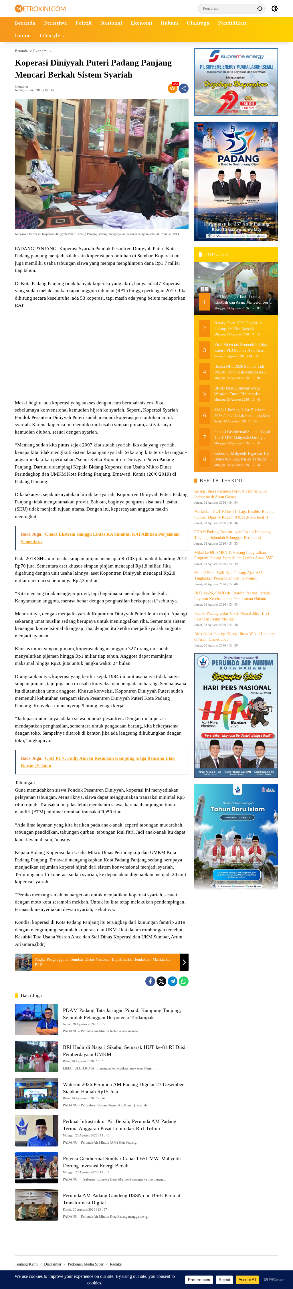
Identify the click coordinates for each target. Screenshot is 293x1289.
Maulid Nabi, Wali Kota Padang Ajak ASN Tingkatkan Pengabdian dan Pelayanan (229, 576)
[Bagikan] (184, 88)
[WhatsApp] (184, 981)
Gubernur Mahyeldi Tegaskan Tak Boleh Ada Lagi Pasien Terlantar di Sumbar (242, 456)
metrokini (21, 86)
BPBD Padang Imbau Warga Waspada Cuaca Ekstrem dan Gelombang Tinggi (237, 391)
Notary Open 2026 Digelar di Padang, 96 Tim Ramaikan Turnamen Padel (238, 326)
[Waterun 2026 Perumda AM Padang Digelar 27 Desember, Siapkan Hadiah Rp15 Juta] (36, 1094)
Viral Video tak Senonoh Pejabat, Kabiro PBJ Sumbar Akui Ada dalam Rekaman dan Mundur (241, 348)
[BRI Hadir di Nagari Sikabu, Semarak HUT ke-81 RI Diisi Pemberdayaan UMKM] (36, 1056)
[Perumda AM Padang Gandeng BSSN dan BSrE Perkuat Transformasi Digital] (36, 1205)
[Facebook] (150, 981)
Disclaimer (53, 1264)
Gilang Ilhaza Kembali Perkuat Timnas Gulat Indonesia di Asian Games (231, 494)
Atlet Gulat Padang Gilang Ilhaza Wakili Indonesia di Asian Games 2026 (235, 637)
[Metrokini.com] (40, 8)
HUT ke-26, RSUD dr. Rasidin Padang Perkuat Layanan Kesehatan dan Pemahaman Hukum (232, 596)
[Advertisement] (102, 355)
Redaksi (116, 1264)
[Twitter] (161, 981)
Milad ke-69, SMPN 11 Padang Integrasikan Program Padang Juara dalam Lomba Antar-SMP (234, 555)
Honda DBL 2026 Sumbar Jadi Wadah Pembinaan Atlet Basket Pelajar (239, 369)
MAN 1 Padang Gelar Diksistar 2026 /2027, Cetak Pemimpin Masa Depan (242, 413)
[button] (260, 8)
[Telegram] (172, 981)
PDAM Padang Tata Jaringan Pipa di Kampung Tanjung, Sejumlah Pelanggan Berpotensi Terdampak (232, 535)
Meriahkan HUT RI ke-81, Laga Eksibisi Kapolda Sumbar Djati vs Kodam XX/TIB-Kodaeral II (234, 514)
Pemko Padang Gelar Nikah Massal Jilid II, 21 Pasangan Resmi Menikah (232, 616)
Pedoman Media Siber (86, 1264)
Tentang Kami (26, 1264)
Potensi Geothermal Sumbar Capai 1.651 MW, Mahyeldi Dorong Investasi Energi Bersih (242, 435)
